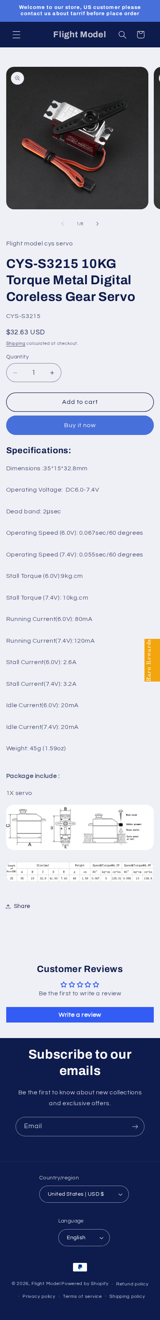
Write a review (80, 1015)
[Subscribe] (135, 1126)
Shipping (16, 343)
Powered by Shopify (84, 1284)
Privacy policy (39, 1296)
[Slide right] (97, 224)
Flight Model (45, 1284)
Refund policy (132, 1284)
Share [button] (22, 906)
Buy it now (80, 425)
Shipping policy (127, 1296)
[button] (16, 34)
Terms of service (82, 1296)
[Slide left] (62, 224)
